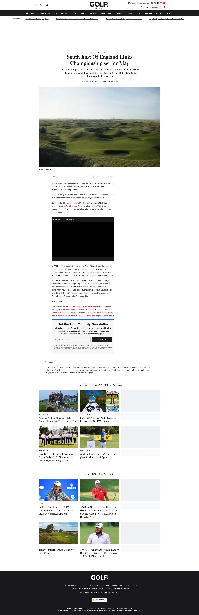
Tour (74, 13)
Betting (64, 13)
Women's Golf (106, 13)
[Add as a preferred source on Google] (99, 600)
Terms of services (78, 345)
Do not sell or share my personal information (99, 592)
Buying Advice (44, 13)
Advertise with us (121, 589)
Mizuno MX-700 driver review (64, 313)
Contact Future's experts (82, 585)
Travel (158, 13)
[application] (83, 239)
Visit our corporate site (125, 608)
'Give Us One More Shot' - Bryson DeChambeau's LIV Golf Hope (77, 19)
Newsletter (110, 177)
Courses (148, 13)
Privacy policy (131, 585)
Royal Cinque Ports (74, 206)
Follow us (99, 177)
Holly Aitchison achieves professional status (96, 316)
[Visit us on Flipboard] (164, 3)
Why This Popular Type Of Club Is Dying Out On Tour (166, 19)
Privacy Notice (58, 347)
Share (56, 177)
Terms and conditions (114, 585)
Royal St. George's (82, 203)
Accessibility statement (80, 589)
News (32, 13)
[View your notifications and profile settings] (47, 5)
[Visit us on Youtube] (161, 3)
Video (138, 13)
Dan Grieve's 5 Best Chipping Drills (37, 19)
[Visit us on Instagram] (155, 3)
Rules (82, 13)
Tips (55, 13)
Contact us (99, 585)
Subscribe (155, 7)
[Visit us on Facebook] (152, 3)
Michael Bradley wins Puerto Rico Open (77, 310)
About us (66, 585)
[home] (27, 13)
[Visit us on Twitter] (158, 3)
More (168, 13)
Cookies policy (98, 589)
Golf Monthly (89, 81)
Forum (129, 13)
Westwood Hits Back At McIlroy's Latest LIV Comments (124, 19)
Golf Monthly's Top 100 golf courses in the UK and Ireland (87, 306)
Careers (109, 589)
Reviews (119, 13)
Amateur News (102, 53)
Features (92, 13)
